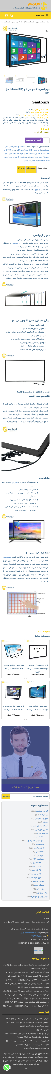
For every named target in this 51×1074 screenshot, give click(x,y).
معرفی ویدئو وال (42, 1029)
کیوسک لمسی (39, 885)
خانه (48, 22)
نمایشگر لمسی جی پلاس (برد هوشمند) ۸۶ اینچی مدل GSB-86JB (24, 983)
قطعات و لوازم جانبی (40, 826)
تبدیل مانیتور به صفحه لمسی (34, 153)
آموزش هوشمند (42, 811)
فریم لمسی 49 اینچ (16, 153)
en (25, 1068)
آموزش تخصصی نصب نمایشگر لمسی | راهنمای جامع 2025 (27, 1018)
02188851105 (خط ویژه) (29, 932)
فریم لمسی (46, 150)
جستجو (6, 796)
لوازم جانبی (40, 889)
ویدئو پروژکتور (42, 892)
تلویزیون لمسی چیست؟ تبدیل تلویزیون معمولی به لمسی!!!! (27, 1041)
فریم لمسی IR (23, 150)
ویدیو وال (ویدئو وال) (39, 896)
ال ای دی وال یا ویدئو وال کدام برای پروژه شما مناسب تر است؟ (25, 1033)
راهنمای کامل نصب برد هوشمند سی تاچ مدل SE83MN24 (27, 1022)
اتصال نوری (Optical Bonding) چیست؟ (33, 1037)
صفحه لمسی (39, 851)
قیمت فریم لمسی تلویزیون (34, 160)
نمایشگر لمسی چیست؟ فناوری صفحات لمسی (32, 1044)
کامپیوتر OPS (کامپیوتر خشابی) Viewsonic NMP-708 (28, 976)
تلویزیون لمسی (39, 848)
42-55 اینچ (22, 146)
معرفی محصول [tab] (42, 168)
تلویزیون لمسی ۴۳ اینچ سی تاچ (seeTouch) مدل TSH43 (26, 980)
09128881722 (36, 936)
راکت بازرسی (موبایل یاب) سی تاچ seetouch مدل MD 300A (26, 1006)
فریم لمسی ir (33, 157)
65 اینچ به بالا (36, 874)
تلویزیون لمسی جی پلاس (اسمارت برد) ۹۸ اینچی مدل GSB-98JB (24, 965)
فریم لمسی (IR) (29, 22)
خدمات (45, 822)
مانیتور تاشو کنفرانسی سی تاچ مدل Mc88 (33, 987)
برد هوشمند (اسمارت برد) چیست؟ (36, 1048)
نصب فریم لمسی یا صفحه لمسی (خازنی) (34, 1026)
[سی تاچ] (41, 103)
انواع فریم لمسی (17, 22)
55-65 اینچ (36, 870)
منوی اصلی (40, 15)
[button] (47, 31)
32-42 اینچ (37, 862)
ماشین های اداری (41, 829)
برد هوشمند (43, 815)
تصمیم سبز (7, 557)
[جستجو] (11, 15)
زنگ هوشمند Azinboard (39, 968)
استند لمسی (40, 837)
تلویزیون (38, 189)
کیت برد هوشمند (38, 881)
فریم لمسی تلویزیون (20, 157)
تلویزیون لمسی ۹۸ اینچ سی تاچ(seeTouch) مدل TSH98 (27, 998)
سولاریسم (34, 4)
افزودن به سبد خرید (33, 140)
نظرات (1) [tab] (21, 168)
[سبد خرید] (6, 15)
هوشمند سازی (40, 22)
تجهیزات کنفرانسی (41, 818)
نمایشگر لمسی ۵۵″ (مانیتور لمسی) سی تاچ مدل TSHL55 (27, 972)
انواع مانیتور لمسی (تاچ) (35, 840)
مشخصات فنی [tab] (31, 168)
